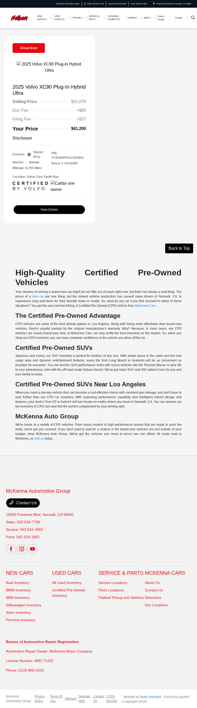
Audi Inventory (17, 583)
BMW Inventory (18, 590)
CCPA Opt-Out (111, 699)
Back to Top (179, 248)
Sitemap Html (84, 699)
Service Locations (112, 583)
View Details (49, 209)
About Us (152, 583)
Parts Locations (111, 590)
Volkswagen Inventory (23, 605)
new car (38, 296)
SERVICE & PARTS (120, 573)
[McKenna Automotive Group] (20, 17)
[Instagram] (22, 549)
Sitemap (70, 699)
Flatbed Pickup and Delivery (121, 597)
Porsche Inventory (20, 620)
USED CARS (66, 573)
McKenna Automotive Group (18, 699)
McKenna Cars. (145, 306)
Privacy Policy (40, 699)
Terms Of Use (56, 699)
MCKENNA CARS (165, 573)
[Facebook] (11, 549)
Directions (153, 597)
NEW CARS (19, 573)
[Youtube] (32, 549)
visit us (39, 438)
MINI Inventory (18, 597)
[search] (193, 18)
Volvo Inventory (18, 612)
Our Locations (156, 605)
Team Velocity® (150, 697)
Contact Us (26, 503)
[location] (153, 4)
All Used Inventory (67, 583)
